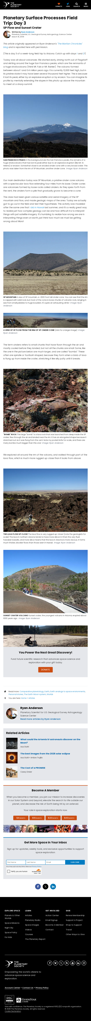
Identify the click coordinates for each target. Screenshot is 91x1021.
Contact (50, 929)
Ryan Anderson (31, 708)
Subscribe (75, 862)
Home (24, 698)
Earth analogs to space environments (67, 691)
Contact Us (27, 987)
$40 (69, 817)
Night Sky (9, 927)
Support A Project (74, 920)
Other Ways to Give (75, 934)
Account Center (12, 987)
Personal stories (16, 694)
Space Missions (12, 923)
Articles (31, 698)
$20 (53, 817)
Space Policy (11, 932)
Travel (69, 929)
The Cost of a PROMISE (32, 767)
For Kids (8, 937)
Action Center (52, 915)
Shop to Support (74, 925)
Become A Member (55, 925)
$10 (37, 817)
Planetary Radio (32, 920)
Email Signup (52, 920)
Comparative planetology (32, 691)
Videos (28, 929)
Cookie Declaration (13, 1011)
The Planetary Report (35, 939)
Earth (47, 691)
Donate (45, 669)
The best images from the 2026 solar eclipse (45, 753)
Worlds (50, 694)
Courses (29, 934)
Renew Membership (75, 915)
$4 (20, 817)
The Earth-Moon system (35, 694)
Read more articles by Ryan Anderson (40, 718)
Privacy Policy (36, 866)
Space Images (32, 925)
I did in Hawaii (37, 207)
